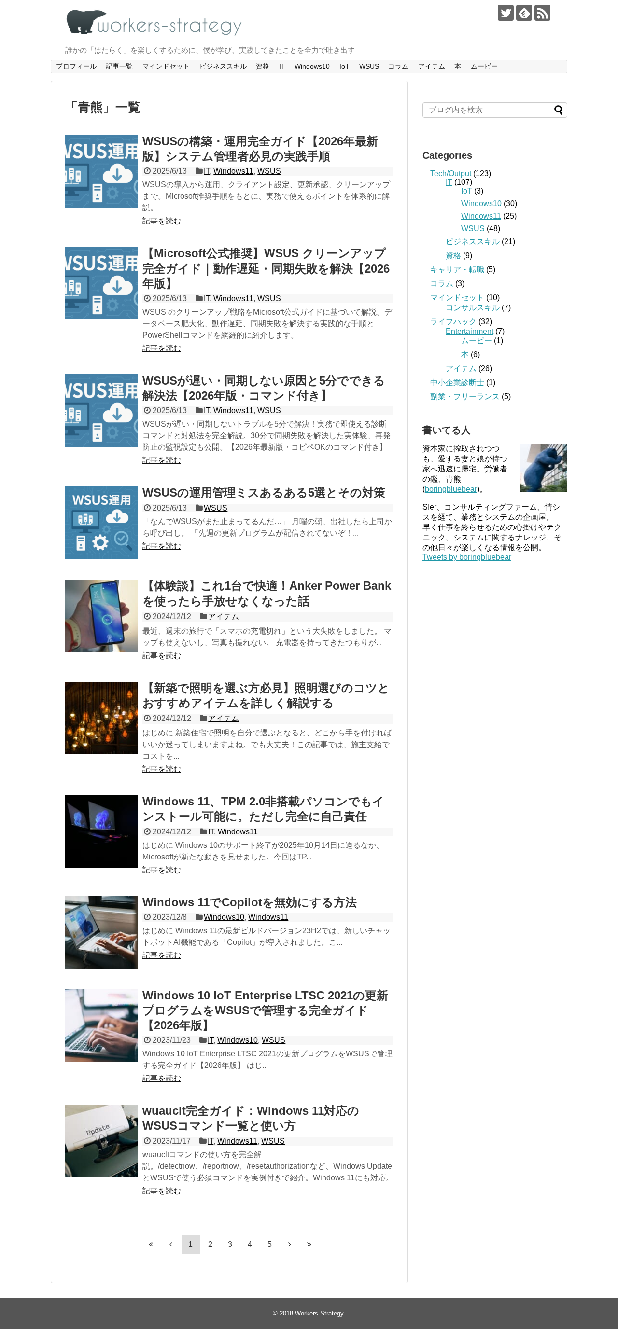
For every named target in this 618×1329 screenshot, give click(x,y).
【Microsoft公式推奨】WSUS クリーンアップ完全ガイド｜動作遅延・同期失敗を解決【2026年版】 (266, 268)
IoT (344, 66)
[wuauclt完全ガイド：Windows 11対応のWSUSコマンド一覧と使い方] (101, 1141)
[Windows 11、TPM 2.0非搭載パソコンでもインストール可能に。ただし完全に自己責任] (101, 831)
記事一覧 (119, 66)
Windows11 (233, 171)
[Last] (309, 1244)
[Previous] (171, 1244)
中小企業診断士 (457, 382)
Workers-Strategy (319, 1313)
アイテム (431, 66)
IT (282, 66)
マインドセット (166, 66)
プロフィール (76, 66)
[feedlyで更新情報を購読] (524, 13)
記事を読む (161, 221)
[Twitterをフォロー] (506, 13)
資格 (262, 66)
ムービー (484, 66)
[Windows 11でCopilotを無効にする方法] (101, 932)
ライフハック (453, 322)
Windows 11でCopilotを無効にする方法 (249, 902)
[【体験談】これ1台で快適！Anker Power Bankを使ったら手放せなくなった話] (101, 616)
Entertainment (469, 331)
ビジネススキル (223, 66)
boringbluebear (451, 489)
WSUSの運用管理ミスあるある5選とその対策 (263, 492)
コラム (398, 66)
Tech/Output (450, 173)
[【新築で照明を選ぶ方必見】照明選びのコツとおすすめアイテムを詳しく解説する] (101, 718)
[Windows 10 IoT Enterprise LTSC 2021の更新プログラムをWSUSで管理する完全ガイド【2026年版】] (101, 1025)
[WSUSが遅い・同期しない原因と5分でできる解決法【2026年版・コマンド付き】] (101, 410)
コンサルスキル (473, 308)
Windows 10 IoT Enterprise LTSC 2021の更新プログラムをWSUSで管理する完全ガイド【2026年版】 (265, 1010)
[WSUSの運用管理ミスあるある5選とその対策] (101, 522)
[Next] (290, 1244)
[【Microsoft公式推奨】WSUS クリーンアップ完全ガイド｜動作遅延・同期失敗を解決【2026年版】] (101, 283)
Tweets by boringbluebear (466, 557)
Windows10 (312, 66)
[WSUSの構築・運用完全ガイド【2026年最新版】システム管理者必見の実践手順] (101, 171)
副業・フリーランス (465, 396)
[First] (151, 1244)
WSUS (369, 66)
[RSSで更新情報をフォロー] (542, 13)
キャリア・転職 (457, 269)
